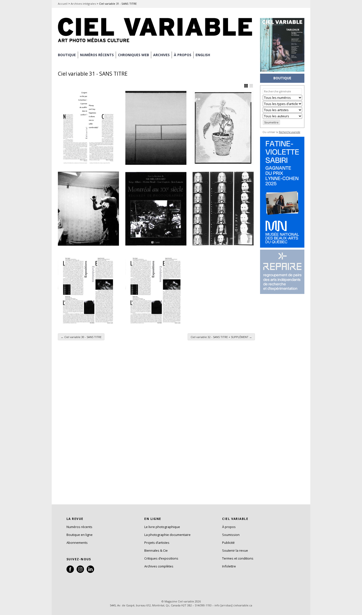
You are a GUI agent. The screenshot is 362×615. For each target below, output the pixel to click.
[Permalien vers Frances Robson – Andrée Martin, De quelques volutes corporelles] (88, 209)
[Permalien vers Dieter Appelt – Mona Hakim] (223, 209)
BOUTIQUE (67, 54)
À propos (229, 527)
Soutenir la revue (235, 550)
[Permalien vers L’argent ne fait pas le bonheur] (88, 128)
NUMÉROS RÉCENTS (97, 54)
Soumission (231, 534)
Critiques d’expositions (161, 558)
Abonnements (77, 542)
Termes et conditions (237, 558)
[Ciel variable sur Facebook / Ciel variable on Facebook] (70, 571)
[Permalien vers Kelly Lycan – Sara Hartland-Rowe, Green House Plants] (223, 128)
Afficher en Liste (251, 85)
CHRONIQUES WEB (133, 54)
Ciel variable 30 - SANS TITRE (81, 337)
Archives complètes (158, 566)
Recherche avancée (289, 132)
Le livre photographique (162, 527)
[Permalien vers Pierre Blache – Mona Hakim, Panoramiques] (155, 128)
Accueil (62, 3)
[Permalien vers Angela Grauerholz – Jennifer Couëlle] (155, 289)
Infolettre (229, 566)
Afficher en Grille (246, 85)
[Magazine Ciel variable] (156, 43)
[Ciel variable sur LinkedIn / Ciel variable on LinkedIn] (90, 571)
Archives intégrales (83, 3)
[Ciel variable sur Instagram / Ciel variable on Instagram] (80, 571)
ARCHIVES (161, 54)
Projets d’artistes (156, 542)
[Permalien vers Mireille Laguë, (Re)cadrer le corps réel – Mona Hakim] (88, 289)
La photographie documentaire (167, 534)
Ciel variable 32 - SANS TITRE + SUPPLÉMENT (221, 337)
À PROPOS (182, 54)
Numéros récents (79, 527)
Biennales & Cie (156, 550)
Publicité (228, 542)
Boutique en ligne (79, 534)
